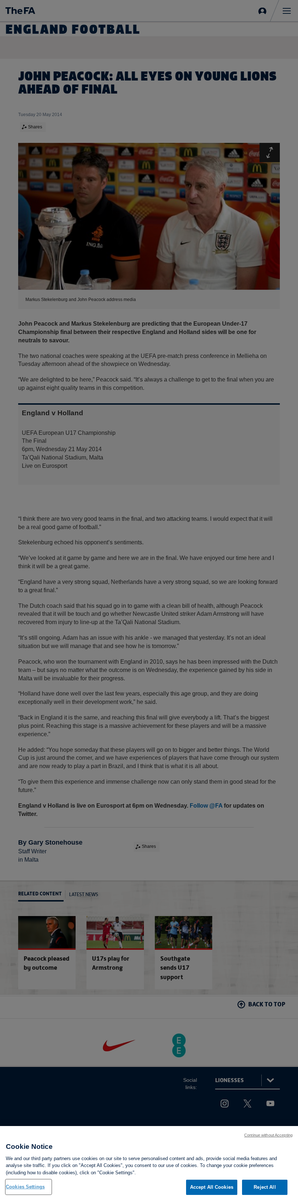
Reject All (264, 1187)
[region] (149, 1163)
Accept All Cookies (211, 1187)
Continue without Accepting (268, 1135)
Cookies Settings (25, 1186)
